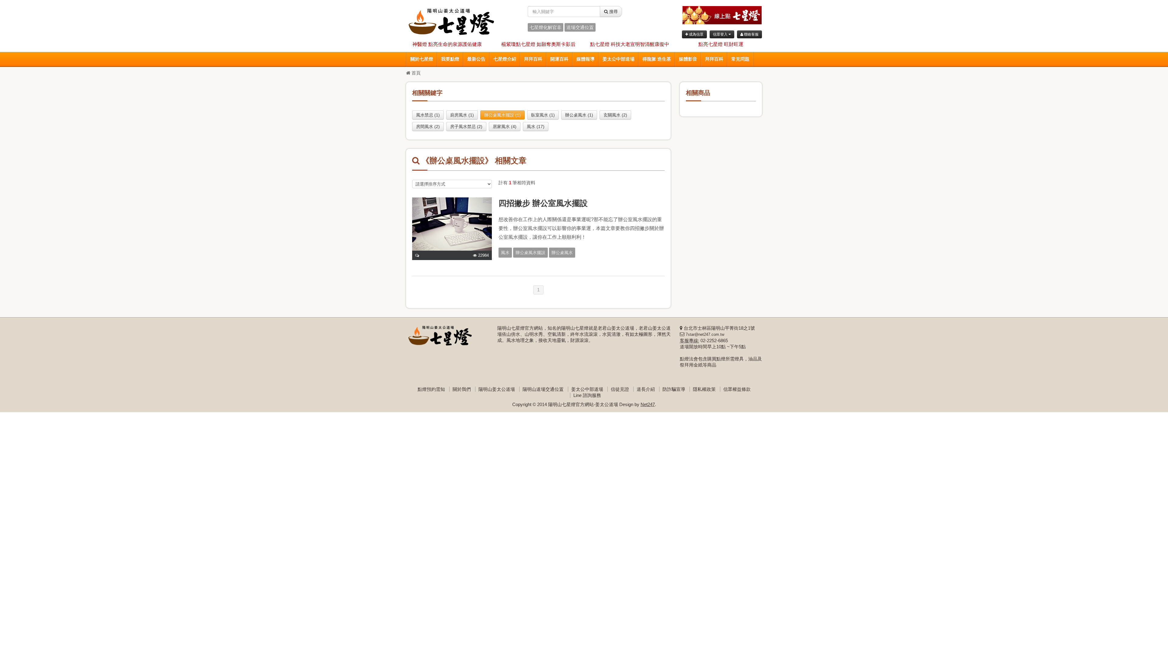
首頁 (415, 72)
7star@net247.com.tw (705, 334)
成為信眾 (696, 34)
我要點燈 (450, 58)
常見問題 (740, 58)
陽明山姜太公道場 (496, 389)
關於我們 (462, 389)
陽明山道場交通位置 (543, 389)
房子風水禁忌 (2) (466, 126)
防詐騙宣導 (673, 389)
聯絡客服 (751, 34)
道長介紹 (646, 389)
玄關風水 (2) (615, 115)
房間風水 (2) (428, 126)
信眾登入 (720, 34)
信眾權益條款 (737, 389)
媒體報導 (585, 58)
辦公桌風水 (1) (579, 115)
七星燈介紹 (504, 58)
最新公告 (476, 58)
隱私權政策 (704, 389)
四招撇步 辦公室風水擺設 (543, 203)
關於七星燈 (421, 58)
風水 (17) (535, 126)
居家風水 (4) (504, 126)
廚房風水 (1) (462, 115)
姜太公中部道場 (618, 58)
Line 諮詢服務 (587, 395)
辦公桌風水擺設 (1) (502, 115)
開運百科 (559, 58)
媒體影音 (688, 58)
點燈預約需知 (431, 389)
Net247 (648, 404)
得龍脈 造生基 (656, 58)
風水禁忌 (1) (428, 115)
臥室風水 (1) (543, 115)
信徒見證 (620, 389)
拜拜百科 (533, 58)
